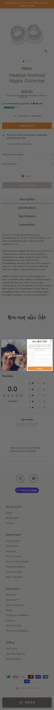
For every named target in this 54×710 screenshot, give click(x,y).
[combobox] (39, 364)
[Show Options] (50, 364)
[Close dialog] (51, 341)
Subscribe (40, 368)
